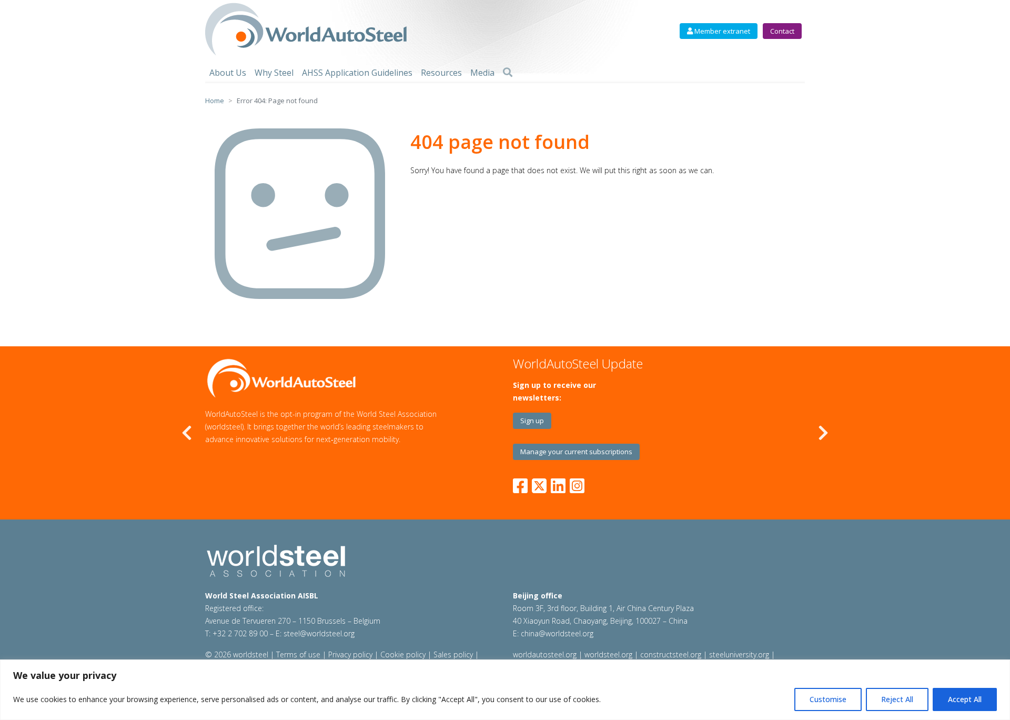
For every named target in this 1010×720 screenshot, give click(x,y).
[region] (505, 689)
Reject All (897, 699)
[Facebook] (522, 484)
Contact (782, 31)
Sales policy (453, 654)
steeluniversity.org (739, 654)
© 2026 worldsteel (237, 654)
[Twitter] (539, 484)
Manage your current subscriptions (576, 451)
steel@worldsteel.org (319, 633)
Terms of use (298, 654)
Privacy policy (350, 654)
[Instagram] (577, 484)
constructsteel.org (670, 654)
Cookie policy (403, 654)
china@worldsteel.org (557, 633)
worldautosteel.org (546, 654)
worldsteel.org (608, 654)
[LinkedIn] (558, 484)
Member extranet (721, 31)
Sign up (532, 420)
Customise (828, 699)
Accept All (965, 699)
